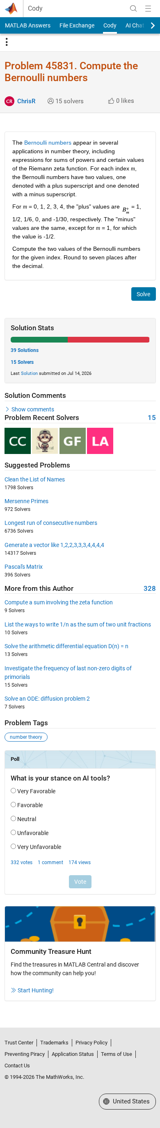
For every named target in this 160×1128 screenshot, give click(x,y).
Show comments (32, 409)
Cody (35, 8)
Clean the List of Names (35, 479)
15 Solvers (22, 362)
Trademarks (54, 1042)
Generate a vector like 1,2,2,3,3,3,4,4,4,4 (54, 545)
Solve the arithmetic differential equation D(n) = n (66, 646)
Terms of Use (116, 1054)
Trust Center (19, 1042)
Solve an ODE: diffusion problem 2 (47, 698)
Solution (29, 373)
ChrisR (26, 101)
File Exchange (76, 25)
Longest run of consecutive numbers (51, 523)
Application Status (73, 1054)
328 (150, 588)
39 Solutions (25, 350)
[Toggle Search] (133, 8)
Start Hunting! (36, 990)
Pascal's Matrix (24, 566)
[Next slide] (145, 25)
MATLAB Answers (27, 25)
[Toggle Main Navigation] (148, 8)
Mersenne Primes (26, 501)
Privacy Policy (91, 1042)
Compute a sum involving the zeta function (59, 602)
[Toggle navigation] (6, 42)
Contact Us (17, 1065)
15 (152, 418)
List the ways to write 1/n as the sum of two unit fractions (78, 624)
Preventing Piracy (25, 1054)
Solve (143, 294)
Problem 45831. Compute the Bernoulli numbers (71, 72)
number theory (26, 737)
